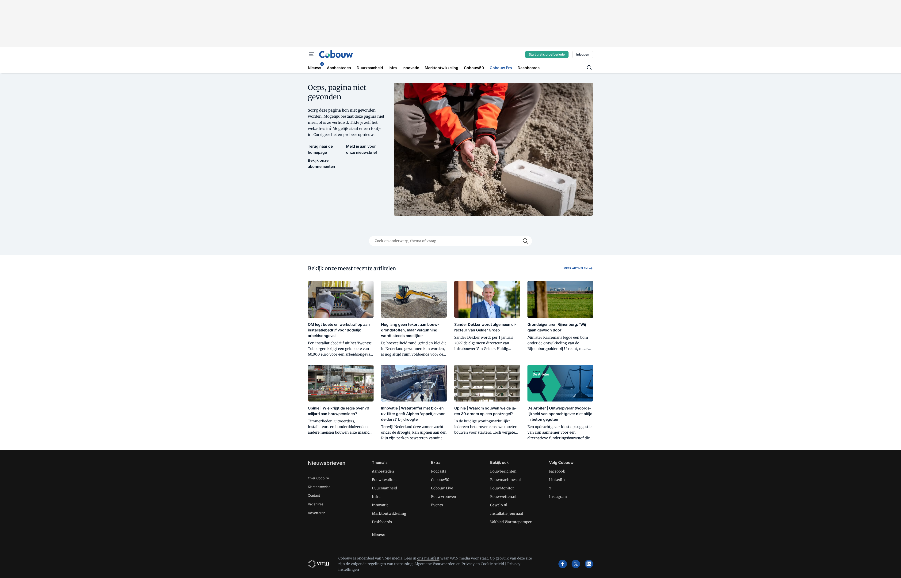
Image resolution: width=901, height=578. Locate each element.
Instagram (558, 496)
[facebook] (562, 564)
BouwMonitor (502, 488)
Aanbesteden (383, 471)
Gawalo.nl (498, 505)
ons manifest (428, 558)
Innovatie (380, 505)
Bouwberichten (503, 471)
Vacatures (315, 504)
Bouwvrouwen (443, 496)
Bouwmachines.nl (505, 479)
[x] (576, 564)
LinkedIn (557, 479)
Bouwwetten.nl (503, 496)
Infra (376, 496)
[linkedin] (589, 564)
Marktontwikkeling (389, 513)
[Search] (525, 241)
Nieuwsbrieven (326, 463)
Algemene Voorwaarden (434, 564)
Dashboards (382, 522)
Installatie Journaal (506, 513)
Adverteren (316, 513)
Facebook (557, 471)
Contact (314, 495)
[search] (589, 68)
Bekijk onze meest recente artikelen (352, 268)
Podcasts (438, 471)
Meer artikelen (576, 268)
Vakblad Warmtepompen (511, 522)
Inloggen (582, 54)
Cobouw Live (442, 488)
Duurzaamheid (384, 488)
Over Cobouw (318, 478)
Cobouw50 (440, 479)
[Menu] (311, 54)
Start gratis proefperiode (547, 54)
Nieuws (378, 534)
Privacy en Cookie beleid (483, 564)
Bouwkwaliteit (384, 479)
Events (437, 505)
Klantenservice (319, 487)
